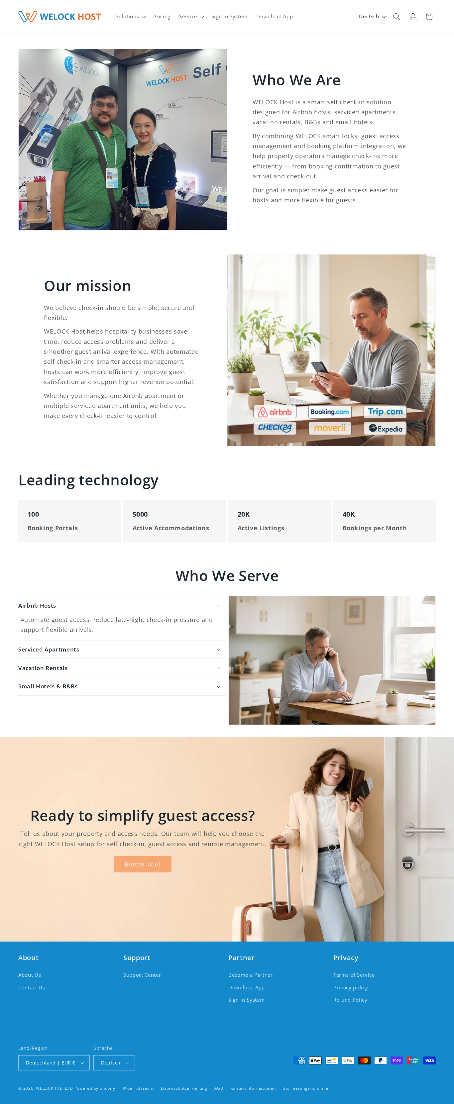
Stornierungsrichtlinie (305, 1088)
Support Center (142, 974)
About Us (29, 974)
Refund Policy (350, 999)
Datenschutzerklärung (184, 1088)
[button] (130, 16)
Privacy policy (350, 987)
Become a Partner (250, 974)
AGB (218, 1088)
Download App (246, 987)
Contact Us (31, 987)
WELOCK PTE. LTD (54, 1088)
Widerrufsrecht (138, 1088)
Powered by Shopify (94, 1088)
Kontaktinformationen (253, 1088)
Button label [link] (142, 864)
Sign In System (246, 999)
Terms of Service (354, 974)
